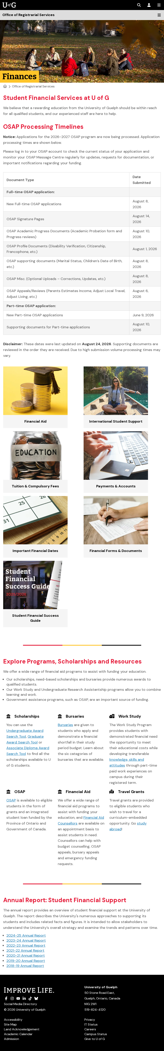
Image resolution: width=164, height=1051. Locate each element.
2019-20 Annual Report (25, 960)
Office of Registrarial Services (33, 86)
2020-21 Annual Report (25, 955)
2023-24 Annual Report (26, 940)
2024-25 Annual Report (26, 935)
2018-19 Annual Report (25, 965)
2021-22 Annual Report (25, 950)
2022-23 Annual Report (25, 945)
